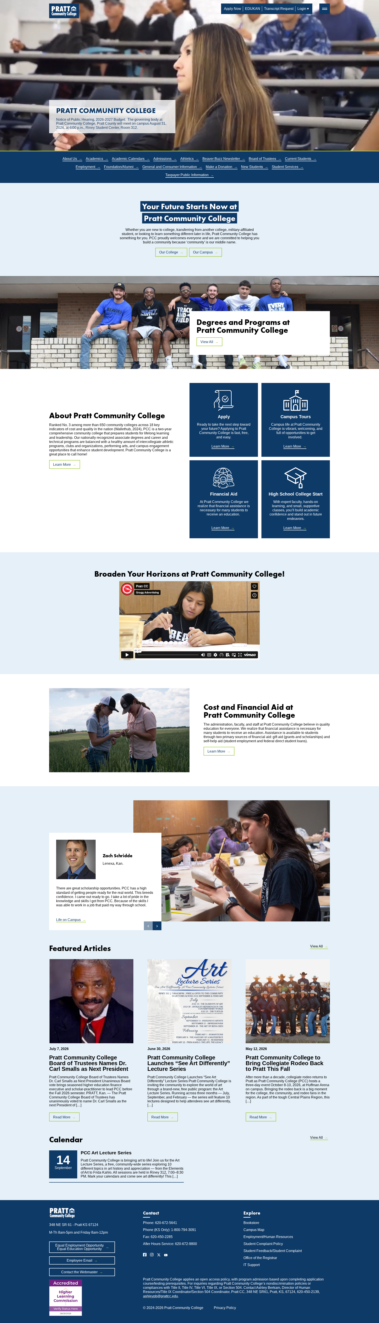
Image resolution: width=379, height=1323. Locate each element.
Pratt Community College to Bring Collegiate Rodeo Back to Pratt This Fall (284, 1063)
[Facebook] (145, 1255)
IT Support (251, 1265)
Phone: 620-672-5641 (160, 1223)
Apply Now (232, 9)
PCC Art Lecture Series (106, 1152)
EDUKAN (252, 9)
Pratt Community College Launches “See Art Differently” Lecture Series (188, 1063)
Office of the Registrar (260, 1258)
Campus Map (253, 1230)
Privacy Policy (225, 1308)
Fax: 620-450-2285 (158, 1237)
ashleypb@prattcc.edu (160, 1296)
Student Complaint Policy (263, 1244)
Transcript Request (278, 9)
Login (301, 9)
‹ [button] (148, 926)
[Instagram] (152, 1255)
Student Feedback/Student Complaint (272, 1251)
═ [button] (324, 8)
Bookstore (251, 1223)
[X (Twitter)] (159, 1255)
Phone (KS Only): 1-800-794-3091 (169, 1230)
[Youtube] (166, 1255)
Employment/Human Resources (268, 1237)
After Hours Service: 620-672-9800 (170, 1244)
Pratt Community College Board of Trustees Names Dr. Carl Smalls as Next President (88, 1063)
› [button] (157, 926)
